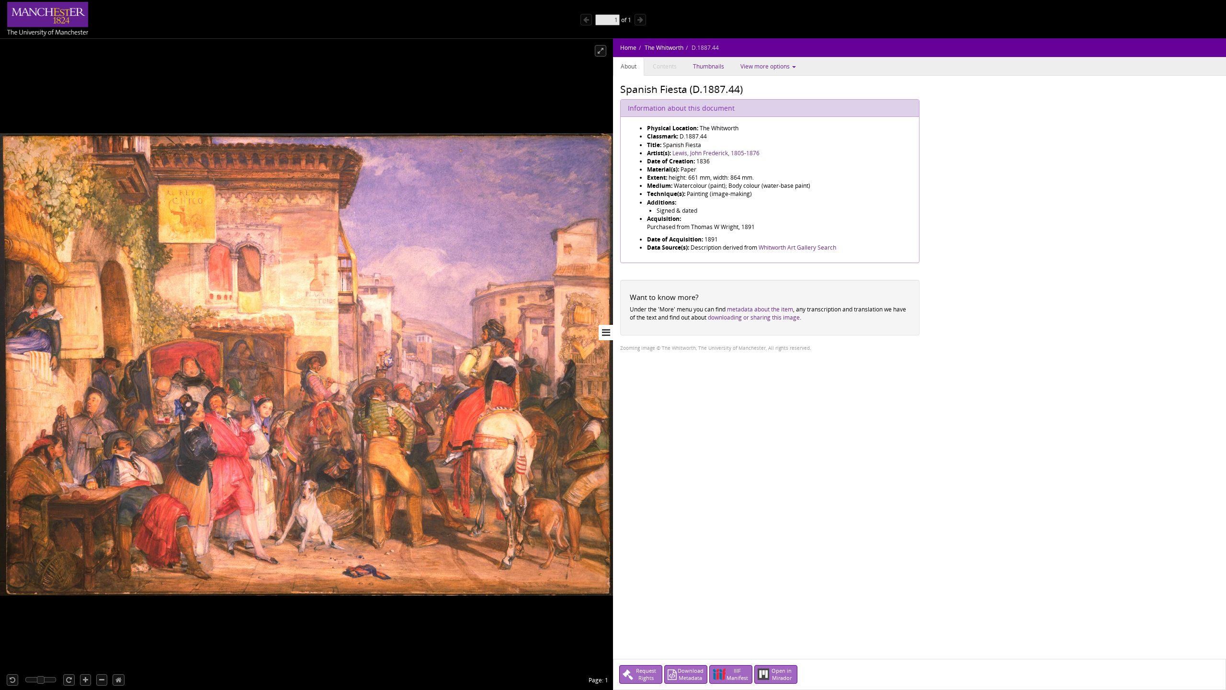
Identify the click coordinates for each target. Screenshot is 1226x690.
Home (628, 48)
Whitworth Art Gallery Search (797, 247)
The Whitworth (664, 48)
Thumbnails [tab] (708, 66)
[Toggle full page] (600, 51)
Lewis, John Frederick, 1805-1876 (716, 153)
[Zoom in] (85, 680)
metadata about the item (760, 309)
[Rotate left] (12, 680)
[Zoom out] (101, 680)
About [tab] (628, 66)
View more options (765, 66)
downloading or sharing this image (754, 317)
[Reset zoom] (119, 680)
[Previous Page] (586, 19)
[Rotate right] (69, 680)
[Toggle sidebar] (606, 332)
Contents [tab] (665, 66)
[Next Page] (640, 19)
